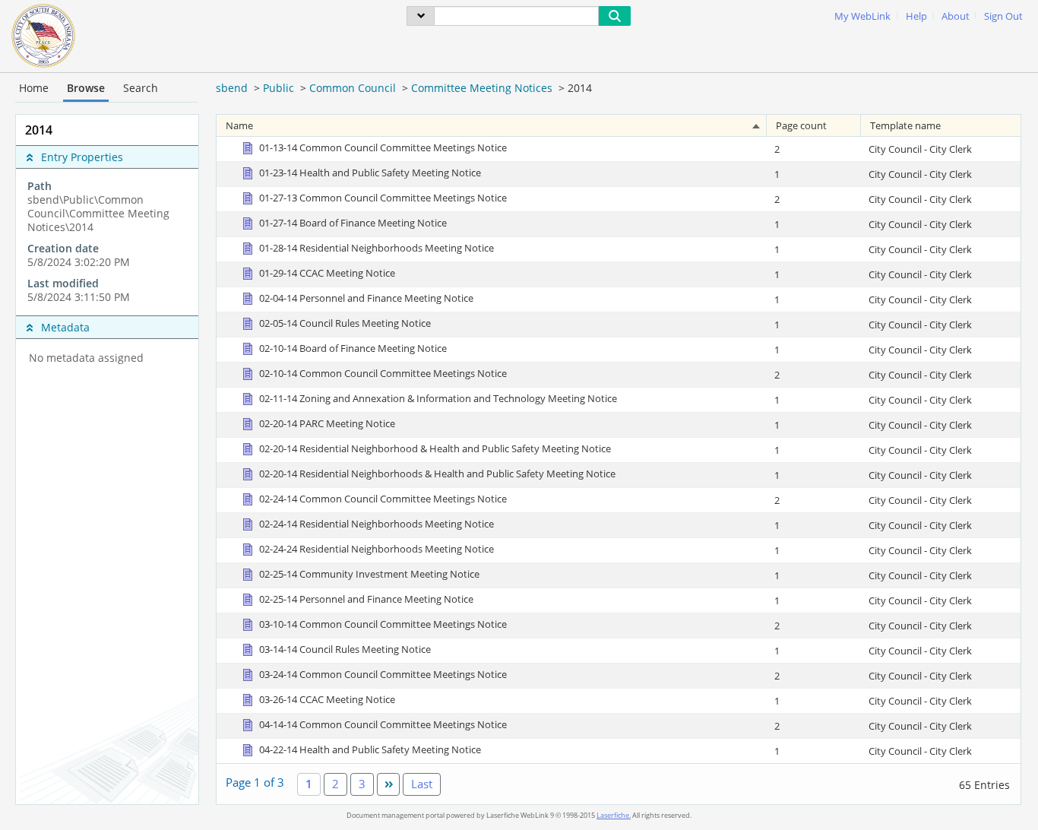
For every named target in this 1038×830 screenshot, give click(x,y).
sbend (232, 88)
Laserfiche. (614, 815)
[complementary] (107, 242)
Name (239, 125)
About (955, 16)
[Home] (43, 34)
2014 (580, 88)
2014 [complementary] (38, 130)
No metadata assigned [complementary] (86, 358)
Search (140, 88)
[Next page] (388, 784)
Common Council (352, 88)
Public (278, 88)
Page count (801, 125)
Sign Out (1003, 16)
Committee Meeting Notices (481, 88)
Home (34, 88)
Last (421, 783)
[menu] (421, 16)
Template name (905, 125)
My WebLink (862, 16)
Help (916, 16)
